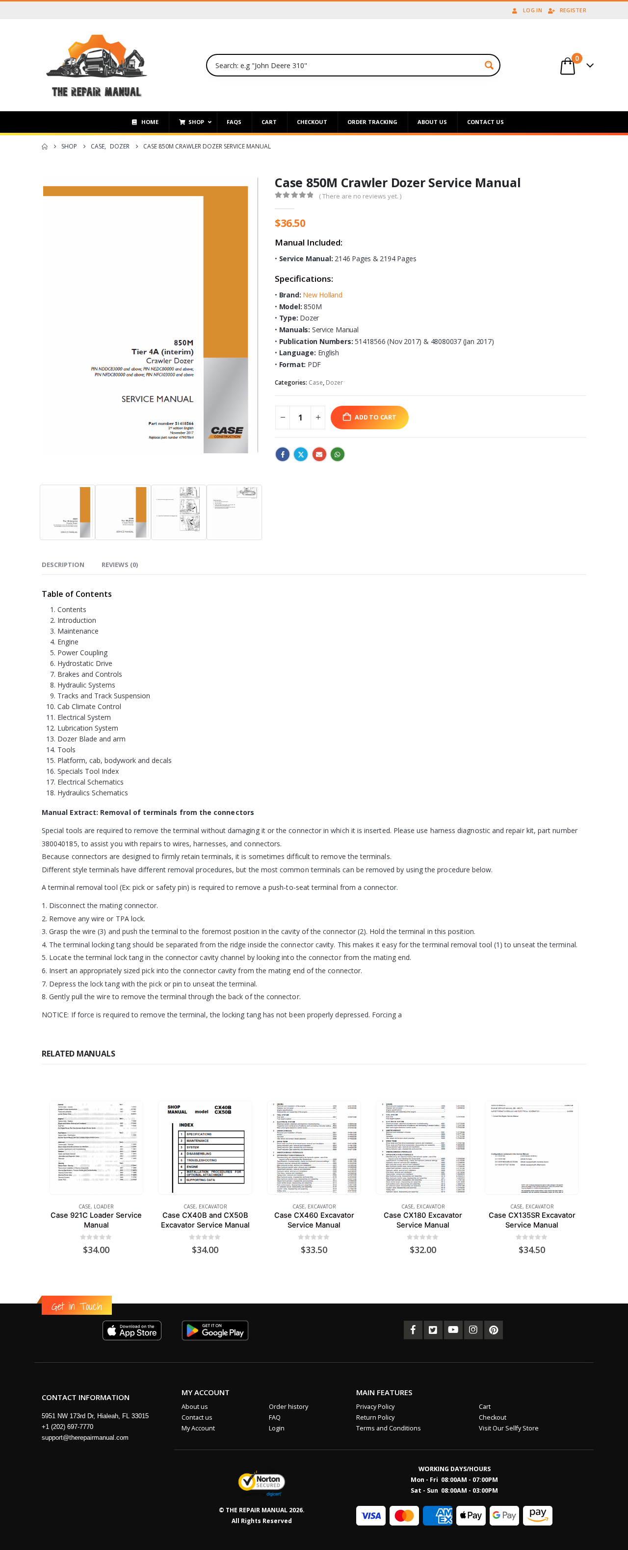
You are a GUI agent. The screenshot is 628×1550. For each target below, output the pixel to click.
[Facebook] (413, 1330)
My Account (198, 1428)
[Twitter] (433, 1330)
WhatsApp (337, 454)
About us (195, 1406)
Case (316, 382)
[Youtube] (453, 1330)
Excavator (213, 1206)
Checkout (492, 1417)
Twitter (301, 454)
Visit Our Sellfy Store (509, 1428)
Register (573, 10)
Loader (104, 1206)
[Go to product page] (96, 1148)
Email (319, 454)
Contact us (197, 1417)
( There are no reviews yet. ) (360, 196)
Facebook (282, 454)
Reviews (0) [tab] (120, 564)
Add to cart (375, 417)
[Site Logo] (97, 65)
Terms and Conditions (388, 1428)
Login (277, 1428)
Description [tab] (63, 564)
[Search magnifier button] (489, 65)
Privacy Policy (375, 1406)
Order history (288, 1406)
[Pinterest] (493, 1330)
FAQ (275, 1417)
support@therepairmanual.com (85, 1437)
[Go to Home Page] (45, 146)
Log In (532, 10)
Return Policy (375, 1417)
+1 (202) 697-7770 (67, 1426)
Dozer (334, 382)
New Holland (322, 294)
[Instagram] (473, 1330)
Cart (485, 1406)
